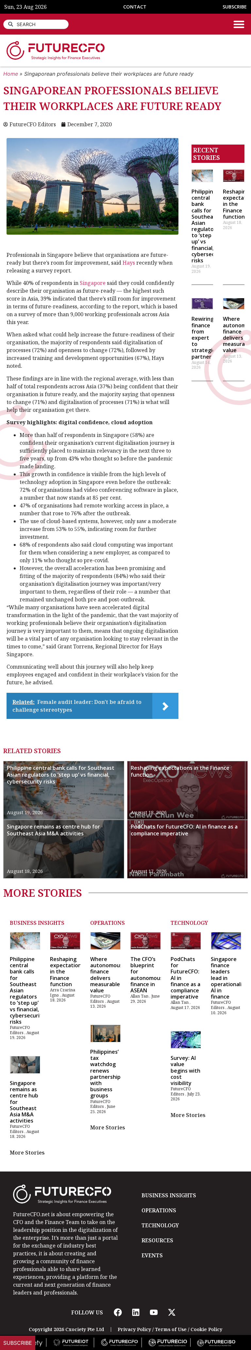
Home (10, 73)
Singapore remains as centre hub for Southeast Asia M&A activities (53, 830)
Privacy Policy (134, 1329)
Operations (107, 922)
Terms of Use (171, 1329)
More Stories (27, 1152)
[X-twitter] (171, 1312)
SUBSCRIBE (235, 7)
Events (152, 1255)
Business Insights (37, 922)
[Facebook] (117, 1312)
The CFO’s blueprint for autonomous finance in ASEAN (146, 974)
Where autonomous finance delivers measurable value (106, 974)
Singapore (93, 283)
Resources (157, 1240)
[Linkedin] (135, 1312)
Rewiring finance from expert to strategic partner (203, 337)
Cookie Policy (206, 1329)
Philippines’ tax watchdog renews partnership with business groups (105, 1073)
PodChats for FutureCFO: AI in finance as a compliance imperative (184, 830)
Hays (129, 262)
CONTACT (134, 7)
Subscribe (17, 1343)
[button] (239, 24)
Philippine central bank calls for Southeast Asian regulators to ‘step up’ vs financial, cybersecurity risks (209, 226)
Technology (189, 922)
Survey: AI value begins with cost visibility (185, 1070)
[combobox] (36, 24)
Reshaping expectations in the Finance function (180, 771)
